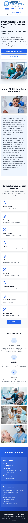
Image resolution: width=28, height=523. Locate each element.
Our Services (14, 56)
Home (7, 8)
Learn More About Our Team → (11, 173)
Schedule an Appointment (14, 51)
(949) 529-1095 (16, 12)
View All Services (14, 322)
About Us (13, 8)
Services (20, 8)
